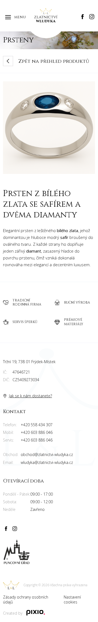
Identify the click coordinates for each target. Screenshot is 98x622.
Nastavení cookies (72, 600)
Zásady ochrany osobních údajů (25, 600)
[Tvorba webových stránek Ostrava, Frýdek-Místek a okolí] (35, 613)
